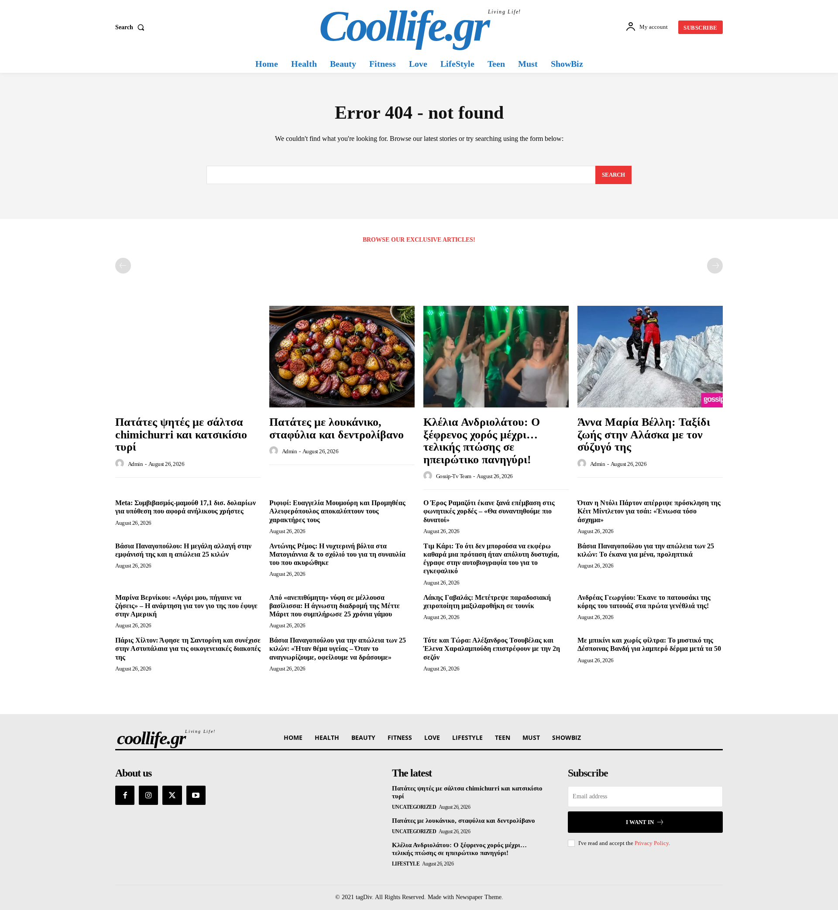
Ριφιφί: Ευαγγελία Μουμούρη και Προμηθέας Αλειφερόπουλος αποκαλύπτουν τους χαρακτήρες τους (337, 511)
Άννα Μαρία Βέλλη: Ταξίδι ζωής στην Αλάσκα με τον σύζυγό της (643, 434)
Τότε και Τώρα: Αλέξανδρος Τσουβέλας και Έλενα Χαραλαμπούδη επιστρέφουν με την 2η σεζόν (491, 648)
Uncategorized (414, 807)
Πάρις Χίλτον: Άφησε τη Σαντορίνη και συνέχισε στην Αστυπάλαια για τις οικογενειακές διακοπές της (188, 648)
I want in (640, 822)
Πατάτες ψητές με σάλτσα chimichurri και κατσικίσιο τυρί (181, 434)
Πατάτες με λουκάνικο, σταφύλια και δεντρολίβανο (336, 428)
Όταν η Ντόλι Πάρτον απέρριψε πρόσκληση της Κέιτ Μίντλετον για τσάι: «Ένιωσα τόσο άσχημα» (649, 511)
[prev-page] (123, 266)
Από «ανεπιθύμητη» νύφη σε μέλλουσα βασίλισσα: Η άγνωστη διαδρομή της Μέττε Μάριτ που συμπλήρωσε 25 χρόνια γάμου (334, 606)
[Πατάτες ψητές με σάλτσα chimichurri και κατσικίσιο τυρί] (188, 356)
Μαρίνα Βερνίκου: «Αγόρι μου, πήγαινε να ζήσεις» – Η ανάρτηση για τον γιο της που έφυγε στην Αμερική (186, 606)
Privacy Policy (652, 843)
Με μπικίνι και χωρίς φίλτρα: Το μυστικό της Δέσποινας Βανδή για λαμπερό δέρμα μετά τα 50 (649, 644)
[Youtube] (196, 795)
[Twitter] (172, 795)
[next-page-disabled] (715, 266)
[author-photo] (121, 464)
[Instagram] (148, 795)
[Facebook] (124, 795)
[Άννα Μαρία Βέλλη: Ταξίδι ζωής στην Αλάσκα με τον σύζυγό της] (650, 356)
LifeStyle (406, 864)
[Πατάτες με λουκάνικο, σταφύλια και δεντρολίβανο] (342, 356)
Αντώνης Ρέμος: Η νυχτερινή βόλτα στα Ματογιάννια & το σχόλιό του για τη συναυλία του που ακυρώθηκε (337, 554)
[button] (131, 27)
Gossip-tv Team (453, 476)
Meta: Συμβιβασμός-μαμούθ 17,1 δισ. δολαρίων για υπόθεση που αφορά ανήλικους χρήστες (185, 507)
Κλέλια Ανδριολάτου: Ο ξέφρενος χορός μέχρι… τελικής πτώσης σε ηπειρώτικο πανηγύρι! (481, 441)
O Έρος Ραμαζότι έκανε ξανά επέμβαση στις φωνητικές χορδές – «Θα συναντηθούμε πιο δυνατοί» (489, 511)
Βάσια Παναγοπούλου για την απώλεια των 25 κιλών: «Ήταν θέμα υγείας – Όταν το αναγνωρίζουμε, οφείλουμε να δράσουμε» (337, 648)
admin (135, 464)
